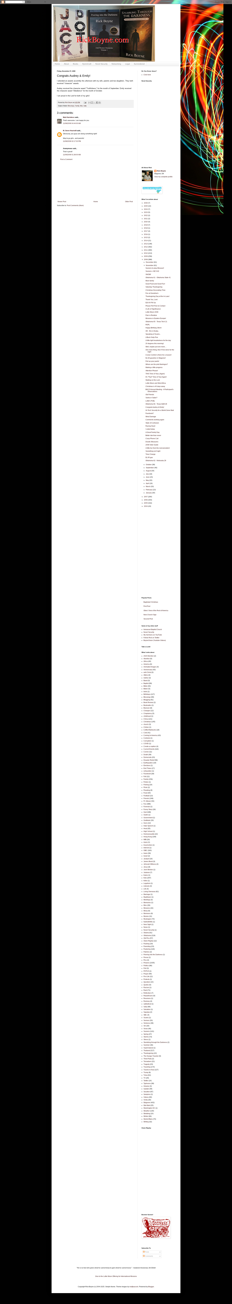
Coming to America (150, 735)
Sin (145, 1026)
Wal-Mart (147, 1105)
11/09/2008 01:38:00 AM (72, 155)
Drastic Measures (152, 442)
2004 (146, 506)
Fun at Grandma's (152, 293)
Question (147, 982)
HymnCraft (86, 64)
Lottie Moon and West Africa (156, 383)
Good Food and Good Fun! (155, 284)
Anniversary (148, 670)
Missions (147, 908)
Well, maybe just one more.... (156, 347)
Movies (146, 916)
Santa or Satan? (151, 398)
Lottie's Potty (150, 401)
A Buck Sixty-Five (152, 337)
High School (148, 831)
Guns (145, 823)
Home (57, 64)
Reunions (147, 998)
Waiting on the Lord (153, 380)
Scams (146, 1018)
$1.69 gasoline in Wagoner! (156, 358)
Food (145, 793)
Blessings (71, 106)
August (148, 471)
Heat (145, 828)
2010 (146, 253)
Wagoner (147, 1102)
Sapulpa (147, 1012)
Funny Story (148, 809)
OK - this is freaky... (152, 331)
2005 (146, 503)
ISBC (145, 850)
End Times (147, 768)
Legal (127, 64)
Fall (145, 776)
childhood (147, 716)
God (145, 812)
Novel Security (101, 64)
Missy (146, 911)
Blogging (147, 700)
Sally (85, 106)
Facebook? (150, 413)
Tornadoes (147, 1061)
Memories (147, 903)
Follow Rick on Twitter (151, 638)
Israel (146, 856)
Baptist (146, 683)
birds (145, 692)
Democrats (147, 757)
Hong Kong (148, 837)
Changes (147, 711)
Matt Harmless (68, 117)
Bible (145, 686)
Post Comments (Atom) (75, 205)
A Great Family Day (153, 432)
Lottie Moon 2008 (152, 312)
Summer (147, 1045)
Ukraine (146, 1086)
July (147, 474)
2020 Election (149, 656)
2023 (146, 212)
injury (146, 842)
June (148, 477)
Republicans (148, 996)
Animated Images (150, 667)
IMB (145, 839)
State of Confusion (152, 423)
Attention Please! (152, 371)
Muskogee (147, 919)
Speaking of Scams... (153, 334)
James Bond (148, 861)
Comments (149, 1256)
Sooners (147, 1031)
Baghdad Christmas (151, 602)
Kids (81, 106)
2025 (146, 206)
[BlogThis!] (92, 102)
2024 (146, 209)
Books (75, 64)
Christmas (147, 722)
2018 (146, 228)
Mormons (147, 913)
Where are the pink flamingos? (157, 364)
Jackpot (146, 859)
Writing (146, 1122)
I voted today (150, 429)
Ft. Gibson (147, 801)
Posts (147, 1252)
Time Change (150, 454)
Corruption (147, 741)
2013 (146, 244)
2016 (146, 234)
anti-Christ (147, 672)
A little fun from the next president (158, 448)
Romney (147, 1001)
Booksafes (147, 705)
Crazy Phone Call (152, 438)
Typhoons (147, 1083)
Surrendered (139, 64)
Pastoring (147, 949)
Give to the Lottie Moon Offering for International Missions (116, 1276)
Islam (145, 853)
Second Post (148, 619)
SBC (145, 1015)
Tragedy (147, 1064)
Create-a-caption (150, 746)
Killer (145, 881)
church (146, 724)
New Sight (147, 924)
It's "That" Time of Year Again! (156, 377)
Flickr (145, 787)
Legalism (147, 883)
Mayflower (147, 897)
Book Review (148, 702)
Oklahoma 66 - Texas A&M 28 (156, 404)
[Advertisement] (95, 180)
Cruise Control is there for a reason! (158, 355)
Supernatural (148, 1048)
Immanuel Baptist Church (153, 629)
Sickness (147, 1023)
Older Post (129, 202)
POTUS (146, 971)
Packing (146, 944)
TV (145, 1078)
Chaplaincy (148, 713)
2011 (146, 250)
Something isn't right (153, 451)
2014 (146, 241)
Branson (147, 708)
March (148, 486)
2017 (146, 231)
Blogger (151, 1287)
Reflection (147, 993)
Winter (146, 1116)
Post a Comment (66, 159)
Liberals (146, 886)
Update (146, 1089)
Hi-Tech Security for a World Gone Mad (160, 410)
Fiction (146, 782)
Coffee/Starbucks (150, 730)
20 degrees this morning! (155, 343)
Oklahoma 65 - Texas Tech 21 (156, 322)
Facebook (147, 774)
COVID (146, 744)
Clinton (146, 727)
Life (145, 889)
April (148, 483)
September (150, 468)
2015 (146, 237)
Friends (146, 798)
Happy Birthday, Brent (153, 328)
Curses (146, 752)
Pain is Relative (151, 315)
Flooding (147, 790)
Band (145, 680)
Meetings (147, 900)
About (66, 64)
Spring (146, 1034)
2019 (146, 225)
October (149, 465)
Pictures (146, 963)
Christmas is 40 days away (155, 386)
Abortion (147, 659)
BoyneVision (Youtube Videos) (155, 640)
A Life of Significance (153, 309)
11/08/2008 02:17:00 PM (72, 141)
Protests (146, 979)
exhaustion (148, 771)
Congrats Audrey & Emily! (155, 407)
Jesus (146, 867)
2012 (146, 247)
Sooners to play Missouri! (155, 268)
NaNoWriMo (148, 922)
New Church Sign (150, 615)
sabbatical (147, 1004)
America (147, 664)
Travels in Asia (149, 1070)
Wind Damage (151, 417)
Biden (146, 689)
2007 (146, 497)
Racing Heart (150, 426)
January (149, 493)
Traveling (147, 1067)
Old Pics (147, 938)
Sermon (146, 1020)
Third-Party (148, 1059)
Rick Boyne (161, 171)
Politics (146, 966)
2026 (146, 203)
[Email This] (89, 102)
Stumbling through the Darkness (155, 1042)
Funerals (147, 807)
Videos (146, 1097)
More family (150, 281)
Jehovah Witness (150, 864)
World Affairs (148, 1119)
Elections (147, 765)
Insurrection (148, 845)
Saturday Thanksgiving (154, 287)
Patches (146, 952)
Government (148, 818)
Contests (147, 738)
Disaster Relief (149, 760)
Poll (145, 968)
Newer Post (62, 202)
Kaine (146, 875)
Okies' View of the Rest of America (156, 610)
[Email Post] (85, 102)
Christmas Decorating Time (155, 290)
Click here (147, 75)
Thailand (147, 1050)
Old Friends (150, 395)
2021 (146, 219)
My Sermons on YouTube (153, 635)
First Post (147, 606)
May (147, 480)
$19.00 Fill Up (151, 303)
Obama (146, 933)
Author (146, 678)
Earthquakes (148, 763)
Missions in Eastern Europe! (156, 318)
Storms (146, 1037)
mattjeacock (134, 1287)
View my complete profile (163, 177)
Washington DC (149, 1108)
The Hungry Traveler (151, 1056)
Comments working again (155, 420)
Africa (146, 661)
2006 (146, 500)
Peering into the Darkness (153, 955)
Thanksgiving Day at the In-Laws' (158, 296)
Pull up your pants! (152, 361)
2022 (146, 215)
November (150, 265)
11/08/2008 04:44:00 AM (72, 123)
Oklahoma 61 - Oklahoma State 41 (158, 277)
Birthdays (147, 694)
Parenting (147, 946)
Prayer (146, 974)
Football (146, 796)
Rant (145, 990)
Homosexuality (149, 834)
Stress (146, 1039)
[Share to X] (94, 102)
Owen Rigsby (148, 941)
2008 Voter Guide (152, 445)
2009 (146, 256)
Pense (146, 957)
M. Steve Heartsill (69, 131)
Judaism (147, 872)
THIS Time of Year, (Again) (155, 374)
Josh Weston (148, 870)
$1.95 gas (149, 457)
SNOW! (148, 274)
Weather (147, 1111)
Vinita (146, 1100)
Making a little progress (154, 367)
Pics (145, 960)
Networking (116, 64)
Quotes (146, 985)
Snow (146, 1029)
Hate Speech (148, 826)
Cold (145, 733)
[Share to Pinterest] (99, 102)
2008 (146, 259)
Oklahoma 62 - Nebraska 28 (156, 461)
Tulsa (146, 1075)
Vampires (147, 1094)
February (149, 490)
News (146, 927)
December (150, 262)
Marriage (147, 894)
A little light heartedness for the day (158, 340)
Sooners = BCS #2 (152, 271)
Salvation (147, 1009)
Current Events (149, 749)
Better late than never (153, 435)
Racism (146, 987)
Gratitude (147, 820)
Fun (145, 804)
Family (77, 106)
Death (146, 755)
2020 (146, 222)
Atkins (146, 675)
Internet (146, 848)
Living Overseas (149, 891)
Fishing (146, 785)
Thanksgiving (148, 1053)
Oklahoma (147, 935)
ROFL (148, 325)
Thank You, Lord (151, 299)
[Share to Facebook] (97, 102)
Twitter (146, 1081)
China (146, 719)
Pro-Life (146, 976)
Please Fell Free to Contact (155, 306)
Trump (146, 1072)
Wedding (147, 1114)
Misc (145, 905)
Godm (146, 815)
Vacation (147, 1092)
